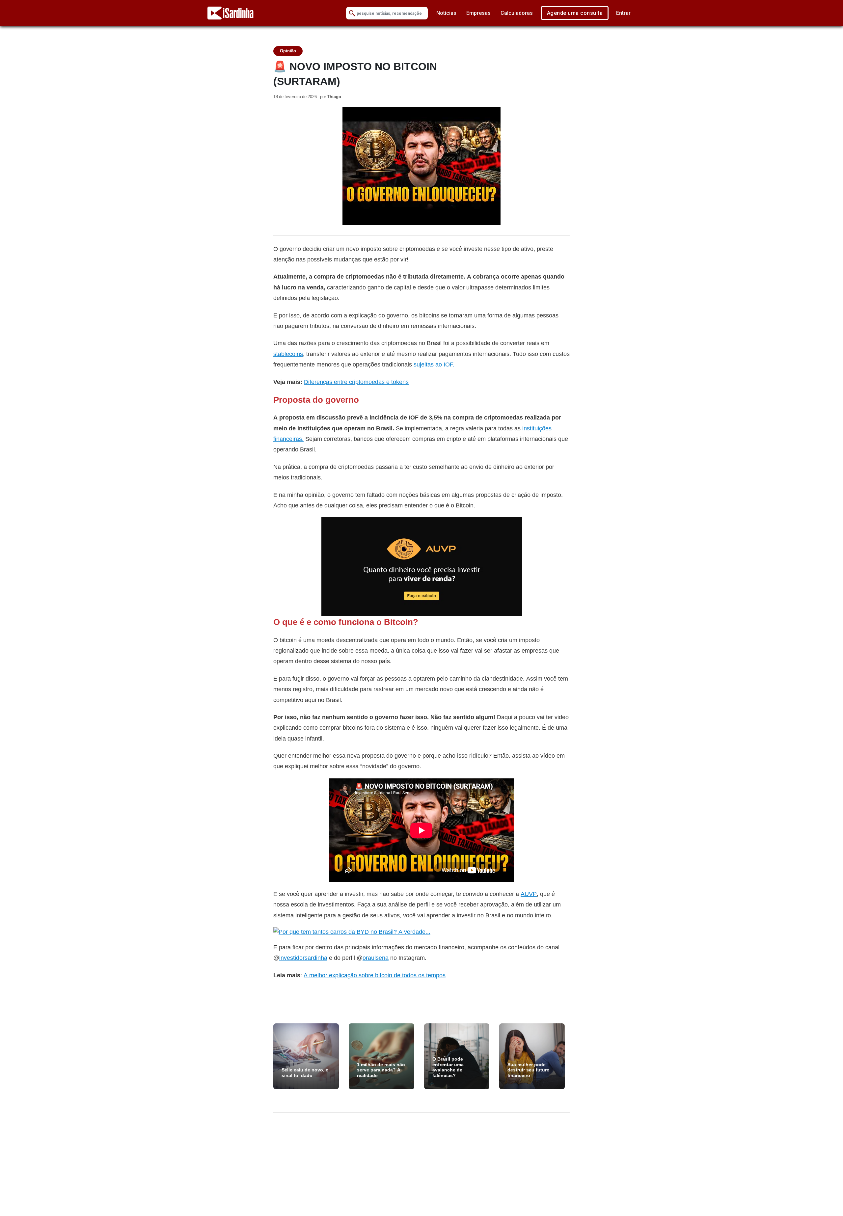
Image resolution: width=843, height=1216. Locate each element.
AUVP (529, 894)
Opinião (288, 51)
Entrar (623, 13)
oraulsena (376, 958)
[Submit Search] (352, 13)
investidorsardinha (303, 958)
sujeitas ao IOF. (434, 364)
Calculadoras (517, 13)
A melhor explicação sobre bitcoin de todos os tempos (375, 975)
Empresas (478, 13)
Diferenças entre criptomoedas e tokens (356, 382)
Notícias (446, 13)
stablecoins (288, 354)
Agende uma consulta (575, 13)
